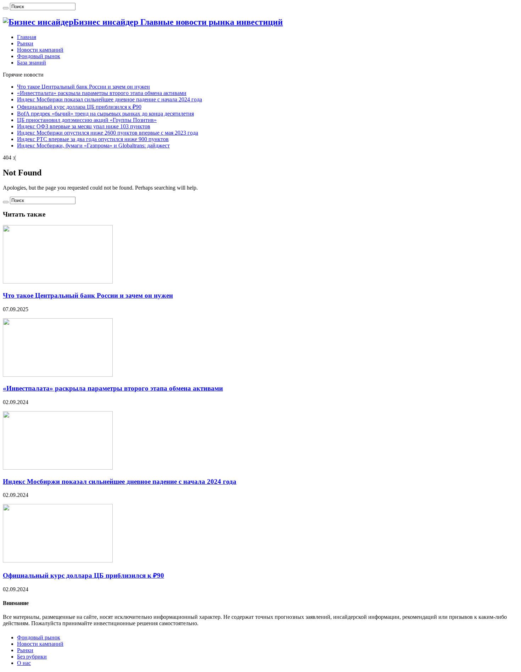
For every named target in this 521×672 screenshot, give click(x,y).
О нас (24, 663)
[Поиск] (6, 8)
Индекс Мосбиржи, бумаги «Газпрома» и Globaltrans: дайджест (93, 145)
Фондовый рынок (38, 56)
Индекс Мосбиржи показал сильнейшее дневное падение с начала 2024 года (109, 99)
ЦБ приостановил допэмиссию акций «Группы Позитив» (87, 120)
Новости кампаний (40, 50)
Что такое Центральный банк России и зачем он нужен (83, 87)
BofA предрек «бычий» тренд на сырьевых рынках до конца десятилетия (105, 114)
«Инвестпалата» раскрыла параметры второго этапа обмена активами (101, 93)
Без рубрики (32, 657)
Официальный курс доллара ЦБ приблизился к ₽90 (79, 107)
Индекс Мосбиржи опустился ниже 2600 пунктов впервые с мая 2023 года (107, 133)
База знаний (31, 63)
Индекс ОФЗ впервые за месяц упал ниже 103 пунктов (83, 126)
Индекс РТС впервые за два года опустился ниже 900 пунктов (93, 139)
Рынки (25, 43)
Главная (26, 37)
